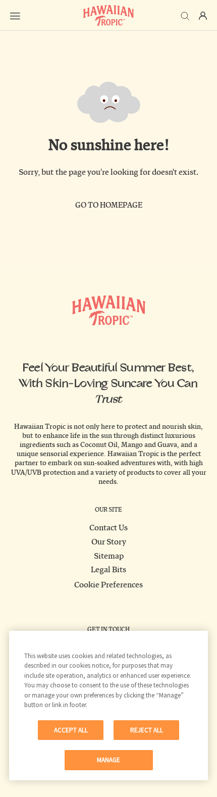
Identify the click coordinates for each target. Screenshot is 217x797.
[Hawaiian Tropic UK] (108, 15)
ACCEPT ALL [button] (71, 730)
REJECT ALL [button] (146, 730)
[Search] (185, 15)
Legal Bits (108, 570)
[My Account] (203, 15)
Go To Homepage (108, 205)
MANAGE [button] (108, 760)
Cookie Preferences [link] (108, 585)
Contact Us (108, 528)
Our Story (108, 542)
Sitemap (109, 556)
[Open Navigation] (15, 15)
